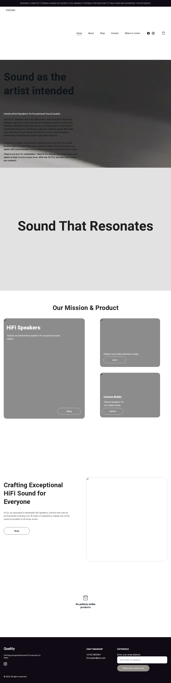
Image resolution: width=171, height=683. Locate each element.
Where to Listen (132, 33)
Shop (102, 33)
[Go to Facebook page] (149, 33)
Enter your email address (128, 654)
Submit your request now (133, 668)
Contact (115, 33)
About (91, 33)
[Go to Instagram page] (153, 33)
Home (79, 33)
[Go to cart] (163, 33)
